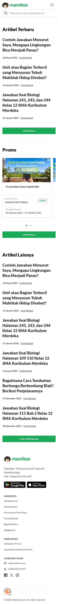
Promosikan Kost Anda (15, 512)
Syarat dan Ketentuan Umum (18, 549)
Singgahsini (9, 530)
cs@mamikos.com (17, 563)
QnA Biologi (26, 57)
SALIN (42, 200)
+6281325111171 (17, 569)
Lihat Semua (29, 130)
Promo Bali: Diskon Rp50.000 (22, 186)
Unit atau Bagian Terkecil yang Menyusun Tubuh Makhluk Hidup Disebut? (24, 72)
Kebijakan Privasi (12, 543)
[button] (29, 13)
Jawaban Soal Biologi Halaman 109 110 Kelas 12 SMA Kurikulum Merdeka (25, 358)
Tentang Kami (11, 500)
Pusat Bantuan (11, 518)
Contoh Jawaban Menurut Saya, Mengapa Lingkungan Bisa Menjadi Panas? (26, 44)
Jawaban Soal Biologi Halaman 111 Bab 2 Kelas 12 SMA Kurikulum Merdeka (27, 413)
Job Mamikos (10, 506)
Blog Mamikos (11, 524)
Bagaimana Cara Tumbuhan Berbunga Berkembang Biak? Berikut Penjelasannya (28, 385)
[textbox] (29, 13)
